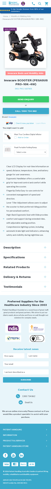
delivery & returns (17, 277)
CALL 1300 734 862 (26, 111)
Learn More (41, 123)
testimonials (12, 286)
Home (5, 16)
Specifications (14, 257)
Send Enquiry (26, 99)
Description (12, 247)
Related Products (16, 267)
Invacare (12, 117)
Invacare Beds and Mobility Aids (25, 73)
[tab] (25, 247)
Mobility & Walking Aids (21, 16)
